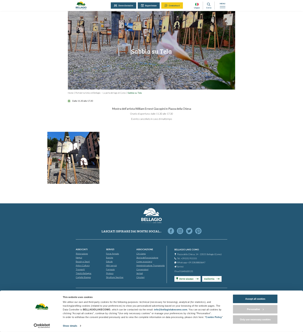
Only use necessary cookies (255, 319)
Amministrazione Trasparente (150, 265)
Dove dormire (125, 5)
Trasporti (80, 269)
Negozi (79, 257)
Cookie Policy (214, 317)
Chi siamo (141, 253)
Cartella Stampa (83, 277)
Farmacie (110, 269)
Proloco (109, 273)
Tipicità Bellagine (83, 273)
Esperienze (151, 5)
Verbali (139, 273)
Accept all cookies (255, 298)
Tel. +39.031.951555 (187, 258)
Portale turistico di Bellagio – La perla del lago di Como (100, 92)
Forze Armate (112, 253)
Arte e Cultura (82, 265)
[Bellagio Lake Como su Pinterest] (198, 231)
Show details (70, 325)
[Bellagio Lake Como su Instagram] (180, 231)
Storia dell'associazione (147, 257)
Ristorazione (82, 253)
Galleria (209, 278)
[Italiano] (197, 4)
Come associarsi (144, 261)
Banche (109, 257)
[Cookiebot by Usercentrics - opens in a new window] (42, 325)
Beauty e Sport (83, 261)
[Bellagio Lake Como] (81, 5)
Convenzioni (142, 269)
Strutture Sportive (114, 277)
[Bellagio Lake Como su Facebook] (171, 231)
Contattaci (174, 5)
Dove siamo (186, 278)
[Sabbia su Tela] (73, 158)
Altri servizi (111, 265)
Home (71, 92)
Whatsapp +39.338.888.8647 (191, 262)
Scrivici (180, 266)
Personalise (253, 309)
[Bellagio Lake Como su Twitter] (189, 231)
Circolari (140, 277)
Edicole (109, 261)
